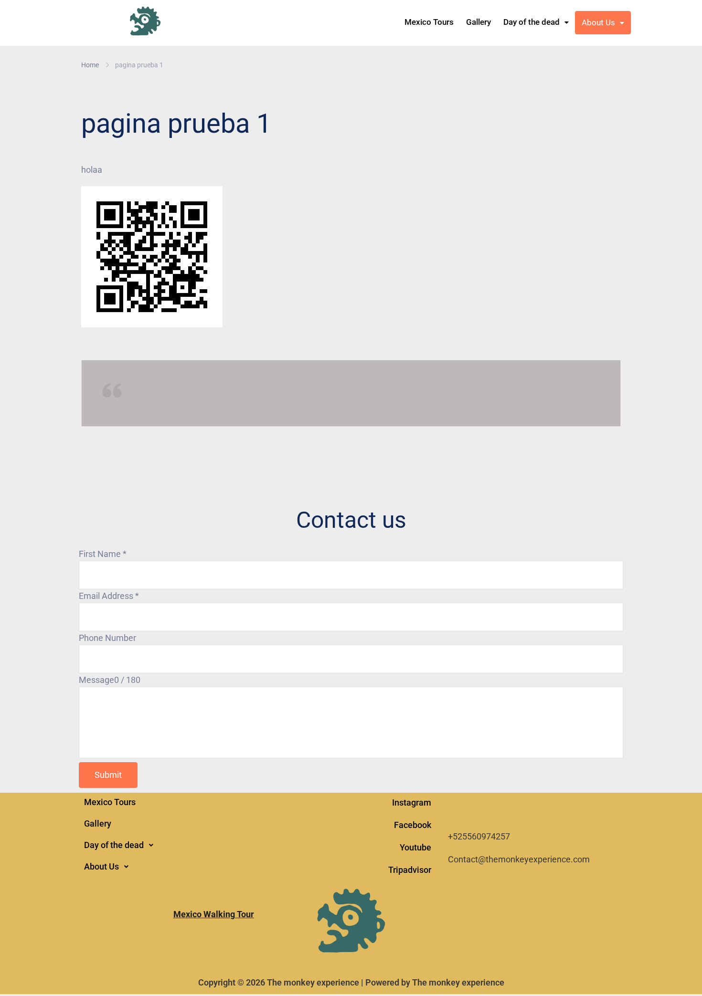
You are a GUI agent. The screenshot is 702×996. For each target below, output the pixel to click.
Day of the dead (531, 22)
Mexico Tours (429, 22)
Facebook (412, 825)
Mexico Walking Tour (213, 914)
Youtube (415, 847)
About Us (598, 22)
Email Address (109, 596)
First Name (103, 554)
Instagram (411, 802)
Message (96, 680)
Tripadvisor (409, 870)
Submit (108, 775)
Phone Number (107, 638)
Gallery (478, 22)
